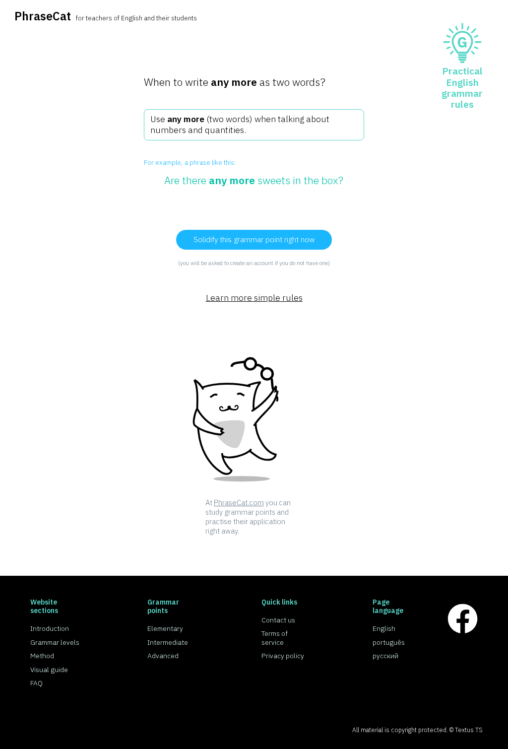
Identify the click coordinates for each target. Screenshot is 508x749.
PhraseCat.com (239, 502)
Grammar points (163, 606)
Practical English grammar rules (462, 87)
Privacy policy (282, 655)
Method (42, 655)
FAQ (36, 683)
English (384, 628)
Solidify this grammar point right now (254, 239)
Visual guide (49, 669)
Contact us (278, 619)
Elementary (165, 628)
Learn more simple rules (254, 297)
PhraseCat (42, 15)
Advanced (163, 655)
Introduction (49, 628)
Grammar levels (54, 642)
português (389, 642)
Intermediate (167, 642)
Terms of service (274, 637)
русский (385, 655)
